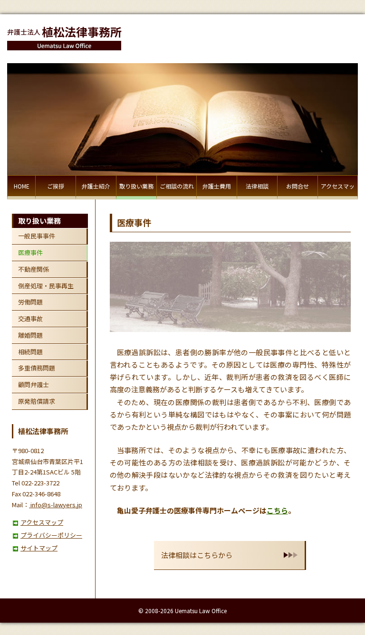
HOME (21, 186)
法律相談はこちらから (196, 555)
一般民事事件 (36, 235)
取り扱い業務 (136, 186)
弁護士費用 (216, 186)
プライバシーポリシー (51, 535)
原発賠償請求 (36, 401)
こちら (277, 510)
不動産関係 (33, 269)
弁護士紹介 (96, 186)
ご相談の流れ (177, 186)
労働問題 (30, 301)
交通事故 (30, 318)
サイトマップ (39, 547)
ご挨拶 (55, 186)
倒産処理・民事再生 (46, 285)
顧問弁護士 (33, 384)
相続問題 (30, 351)
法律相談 (257, 186)
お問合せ (297, 186)
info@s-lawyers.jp (55, 504)
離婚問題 (30, 335)
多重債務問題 (36, 367)
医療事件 (30, 252)
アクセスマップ (338, 190)
